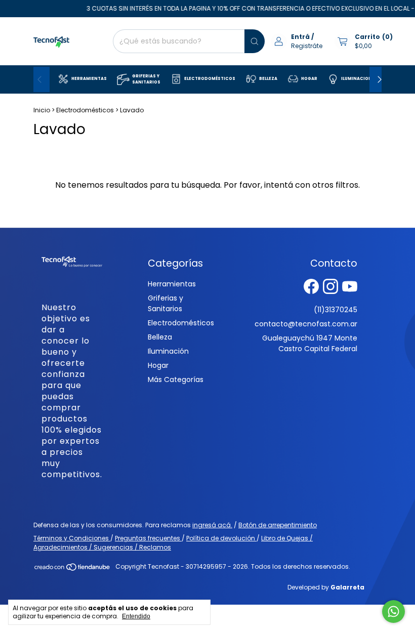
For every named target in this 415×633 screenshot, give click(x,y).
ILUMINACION (356, 78)
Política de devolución (221, 538)
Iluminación (168, 351)
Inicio (41, 110)
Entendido (136, 616)
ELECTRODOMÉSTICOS (209, 78)
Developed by (325, 587)
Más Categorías (175, 379)
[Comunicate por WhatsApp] (393, 611)
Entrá (300, 36)
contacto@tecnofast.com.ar (306, 324)
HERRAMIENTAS (89, 78)
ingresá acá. (212, 525)
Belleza (160, 337)
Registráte (306, 45)
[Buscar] (254, 41)
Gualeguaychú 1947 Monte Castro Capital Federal (309, 343)
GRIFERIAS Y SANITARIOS (146, 79)
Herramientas (172, 284)
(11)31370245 (335, 310)
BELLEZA (268, 78)
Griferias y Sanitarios (165, 303)
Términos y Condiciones (71, 538)
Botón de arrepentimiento (277, 525)
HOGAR (309, 78)
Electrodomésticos (85, 110)
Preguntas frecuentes (148, 538)
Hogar (158, 365)
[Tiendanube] (72, 569)
